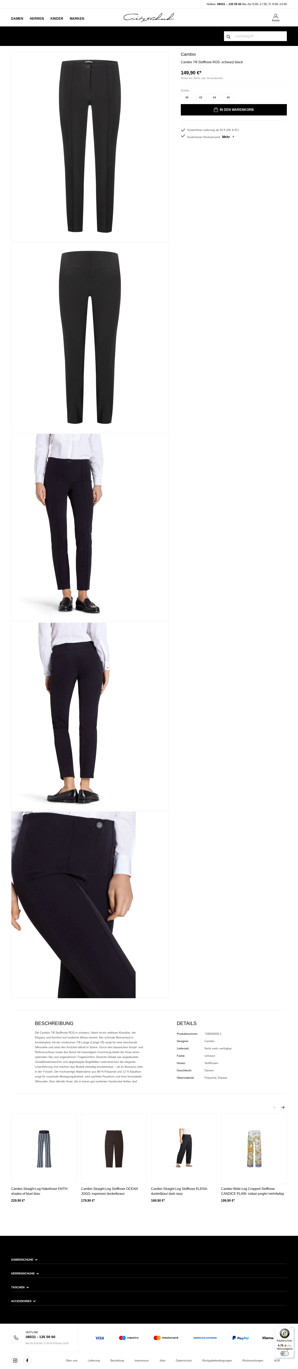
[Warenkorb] (284, 14)
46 (228, 97)
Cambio (188, 54)
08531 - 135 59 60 (40, 1337)
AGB (277, 1360)
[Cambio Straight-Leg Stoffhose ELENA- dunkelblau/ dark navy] (184, 1149)
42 (200, 97)
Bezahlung (117, 1360)
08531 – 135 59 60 (229, 4)
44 (214, 97)
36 (187, 97)
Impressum (141, 1360)
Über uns (71, 1360)
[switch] (285, 1353)
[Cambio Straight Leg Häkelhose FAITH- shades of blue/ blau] (44, 1149)
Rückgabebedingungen (217, 1360)
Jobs (162, 1360)
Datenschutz (184, 1360)
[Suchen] (228, 36)
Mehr (226, 137)
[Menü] (291, 1328)
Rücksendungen (252, 1360)
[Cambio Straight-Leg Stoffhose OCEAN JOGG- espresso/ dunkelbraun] (114, 1149)
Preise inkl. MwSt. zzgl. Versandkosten (202, 78)
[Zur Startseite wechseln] (149, 17)
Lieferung (94, 1360)
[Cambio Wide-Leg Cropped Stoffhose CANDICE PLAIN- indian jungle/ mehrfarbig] (254, 1149)
